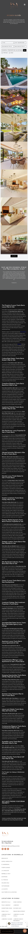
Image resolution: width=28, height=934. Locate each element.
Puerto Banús (23, 332)
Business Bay (17, 908)
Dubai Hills (5, 911)
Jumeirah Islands (7, 919)
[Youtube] (8, 849)
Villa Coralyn (5, 247)
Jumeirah (16, 905)
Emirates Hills (6, 902)
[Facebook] (3, 849)
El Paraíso (5, 880)
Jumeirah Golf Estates (6, 915)
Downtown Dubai (7, 908)
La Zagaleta (5, 870)
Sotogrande (5, 886)
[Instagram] (5, 849)
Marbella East (6, 873)
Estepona (4, 876)
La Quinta (5, 889)
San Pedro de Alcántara (9, 892)
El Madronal (6, 864)
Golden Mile (5, 883)
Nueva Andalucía (7, 861)
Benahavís (5, 858)
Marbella (19, 344)
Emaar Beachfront (19, 911)
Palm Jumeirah (6, 905)
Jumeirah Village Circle (18, 915)
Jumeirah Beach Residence (18, 919)
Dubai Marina (17, 902)
